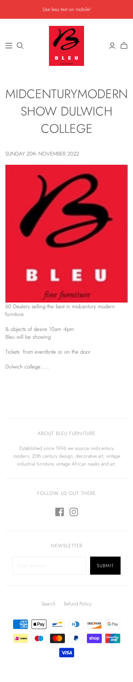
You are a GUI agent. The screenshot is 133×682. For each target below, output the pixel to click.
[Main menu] (8, 45)
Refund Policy (78, 603)
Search (48, 603)
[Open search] (20, 45)
